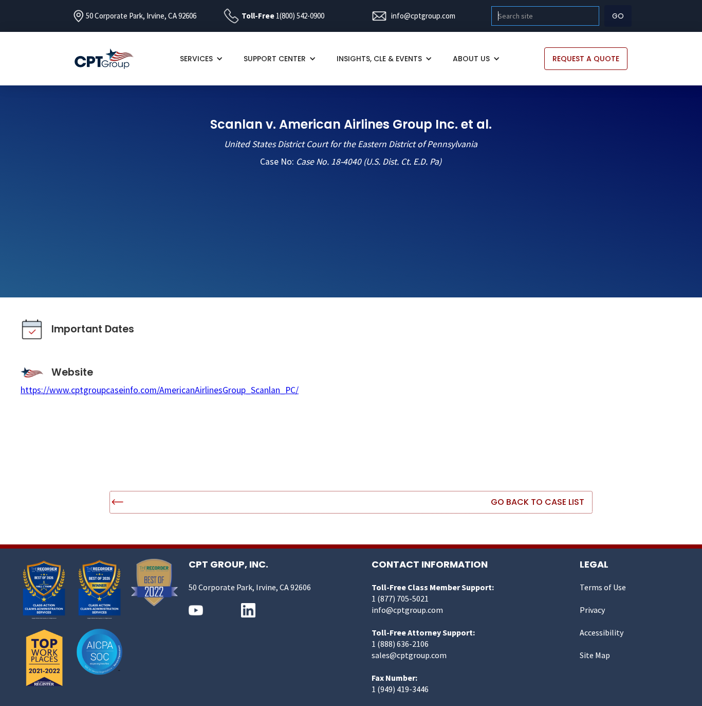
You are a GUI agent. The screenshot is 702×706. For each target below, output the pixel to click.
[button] (201, 58)
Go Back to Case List (537, 502)
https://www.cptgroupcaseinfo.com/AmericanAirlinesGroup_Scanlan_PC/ (160, 390)
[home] (109, 58)
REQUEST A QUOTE (585, 59)
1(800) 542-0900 (300, 16)
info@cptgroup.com (423, 16)
